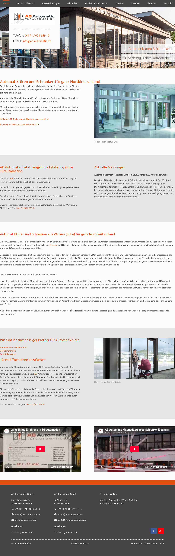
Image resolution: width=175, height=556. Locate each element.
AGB (162, 543)
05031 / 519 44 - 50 (67, 532)
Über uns (152, 3)
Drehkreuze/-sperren (96, 3)
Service (119, 3)
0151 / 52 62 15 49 (24, 532)
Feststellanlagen (50, 3)
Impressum (136, 543)
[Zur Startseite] (32, 18)
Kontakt (168, 3)
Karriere (135, 3)
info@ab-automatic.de (36, 41)
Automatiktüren (25, 3)
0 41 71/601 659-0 (25, 208)
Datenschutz (151, 543)
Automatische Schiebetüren (13, 347)
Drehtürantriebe (8, 350)
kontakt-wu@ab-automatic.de (72, 519)
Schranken (72, 3)
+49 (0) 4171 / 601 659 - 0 (27, 508)
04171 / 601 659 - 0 (36, 35)
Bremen (53, 244)
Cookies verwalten (80, 543)
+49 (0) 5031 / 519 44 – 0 (70, 508)
